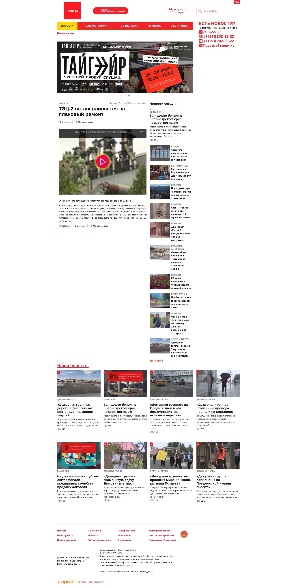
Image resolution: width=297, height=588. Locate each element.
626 (202, 428)
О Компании (94, 530)
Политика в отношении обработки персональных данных (126, 571)
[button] (121, 95)
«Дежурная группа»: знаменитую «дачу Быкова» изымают (120, 479)
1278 (202, 501)
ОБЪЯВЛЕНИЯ (129, 25)
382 (63, 429)
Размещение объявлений (162, 540)
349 (156, 432)
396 (155, 139)
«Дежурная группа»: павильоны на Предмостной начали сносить (213, 481)
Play (97, 11)
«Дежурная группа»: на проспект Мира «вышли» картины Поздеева (170, 479)
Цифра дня (155, 112)
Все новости (156, 360)
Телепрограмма (126, 530)
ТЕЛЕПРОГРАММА (96, 25)
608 (63, 501)
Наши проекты (65, 33)
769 (109, 500)
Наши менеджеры (67, 540)
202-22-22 (212, 32)
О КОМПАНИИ (179, 25)
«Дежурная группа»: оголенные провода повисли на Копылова (214, 408)
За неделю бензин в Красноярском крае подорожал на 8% (120, 408)
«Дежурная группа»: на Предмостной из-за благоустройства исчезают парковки (169, 410)
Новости (62, 530)
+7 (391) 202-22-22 (218, 36)
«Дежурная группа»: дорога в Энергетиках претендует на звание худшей (75, 410)
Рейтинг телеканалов (99, 540)
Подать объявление (218, 45)
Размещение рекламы (160, 530)
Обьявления (124, 535)
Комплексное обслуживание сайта (91, 581)
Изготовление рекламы (161, 535)
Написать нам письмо (68, 563)
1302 (156, 500)
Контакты (93, 535)
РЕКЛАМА (154, 25)
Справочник (124, 540)
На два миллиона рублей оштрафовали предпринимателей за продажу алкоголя (77, 481)
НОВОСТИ (67, 25)
